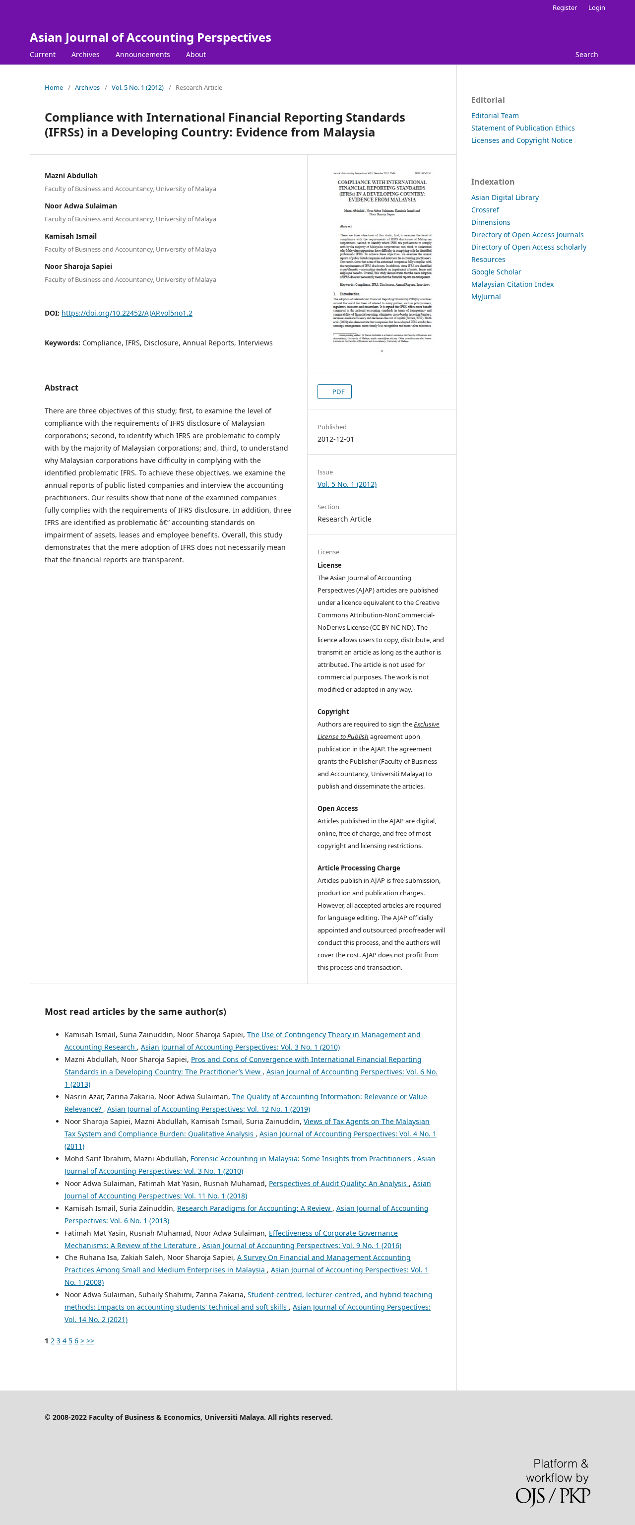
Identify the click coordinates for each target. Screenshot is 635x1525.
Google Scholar (496, 271)
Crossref (485, 209)
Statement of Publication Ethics (523, 128)
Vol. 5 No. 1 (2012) (138, 87)
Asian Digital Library (505, 197)
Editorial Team (495, 115)
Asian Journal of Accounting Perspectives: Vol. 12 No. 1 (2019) (208, 1109)
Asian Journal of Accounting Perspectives (150, 37)
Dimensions (490, 222)
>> (90, 1340)
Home (54, 87)
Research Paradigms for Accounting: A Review (254, 1208)
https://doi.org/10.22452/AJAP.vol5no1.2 (127, 313)
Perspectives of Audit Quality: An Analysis (339, 1183)
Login (596, 7)
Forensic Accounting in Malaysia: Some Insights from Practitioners (301, 1158)
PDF (338, 391)
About (196, 54)
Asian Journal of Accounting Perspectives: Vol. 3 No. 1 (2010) (240, 1047)
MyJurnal (486, 296)
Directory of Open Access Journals (527, 234)
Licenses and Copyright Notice (521, 140)
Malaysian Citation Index (512, 284)
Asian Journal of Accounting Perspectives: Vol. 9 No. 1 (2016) (301, 1245)
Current (43, 54)
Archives (85, 54)
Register (565, 7)
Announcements (143, 54)
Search (586, 54)
